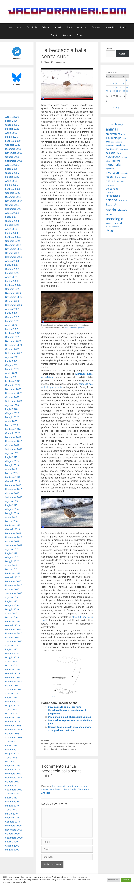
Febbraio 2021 (12, 381)
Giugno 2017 (12, 557)
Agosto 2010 (12, 793)
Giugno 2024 (12, 221)
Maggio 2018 (12, 513)
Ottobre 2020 (12, 397)
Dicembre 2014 (13, 677)
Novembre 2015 (13, 633)
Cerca (109, 48)
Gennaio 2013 (12, 769)
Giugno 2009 (12, 845)
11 (110, 87)
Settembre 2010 (13, 789)
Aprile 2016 (11, 613)
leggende (124, 173)
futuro (108, 161)
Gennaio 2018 (12, 529)
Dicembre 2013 (13, 725)
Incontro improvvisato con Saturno (59, 746)
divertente (63, 743)
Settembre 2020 (14, 401)
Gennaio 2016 (12, 625)
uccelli (88, 743)
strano (122, 210)
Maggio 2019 (12, 465)
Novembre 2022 (13, 297)
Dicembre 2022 (13, 293)
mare (117, 177)
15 (123, 87)
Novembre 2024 (13, 201)
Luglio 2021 (11, 361)
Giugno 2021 (12, 365)
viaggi (110, 230)
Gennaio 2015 (12, 673)
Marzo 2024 (11, 233)
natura (110, 181)
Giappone (81, 27)
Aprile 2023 (11, 277)
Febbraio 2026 (13, 141)
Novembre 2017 (13, 537)
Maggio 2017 (12, 561)
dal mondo (112, 149)
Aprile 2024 (11, 229)
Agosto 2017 (11, 549)
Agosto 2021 (11, 357)
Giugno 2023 (12, 269)
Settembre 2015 (13, 641)
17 (107, 91)
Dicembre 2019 (13, 437)
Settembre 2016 (13, 593)
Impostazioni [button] (113, 880)
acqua (108, 125)
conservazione (116, 142)
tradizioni (109, 223)
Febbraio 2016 (12, 621)
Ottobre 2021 (12, 349)
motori (124, 177)
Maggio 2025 (12, 177)
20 (117, 91)
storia (111, 210)
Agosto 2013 (12, 741)
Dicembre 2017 (13, 533)
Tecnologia (32, 27)
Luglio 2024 (11, 217)
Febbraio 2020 (13, 429)
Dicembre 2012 (13, 773)
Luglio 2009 (11, 841)
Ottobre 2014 (12, 685)
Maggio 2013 (12, 753)
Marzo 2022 (11, 329)
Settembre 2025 (13, 161)
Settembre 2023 (14, 257)
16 (127, 87)
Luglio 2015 (11, 649)
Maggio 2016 (12, 609)
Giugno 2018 (12, 509)
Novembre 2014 (13, 681)
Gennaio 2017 (12, 577)
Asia (108, 138)
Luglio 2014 (11, 697)
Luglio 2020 (11, 409)
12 (114, 87)
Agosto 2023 (12, 261)
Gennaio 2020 (12, 433)
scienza (111, 200)
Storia (69, 27)
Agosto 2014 (12, 693)
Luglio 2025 (11, 169)
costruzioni (110, 146)
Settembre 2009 (14, 837)
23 (127, 91)
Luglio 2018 (11, 505)
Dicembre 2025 (13, 149)
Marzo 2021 (11, 377)
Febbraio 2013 (12, 765)
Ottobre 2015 (12, 637)
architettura (113, 134)
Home (9, 27)
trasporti (118, 223)
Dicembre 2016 (13, 581)
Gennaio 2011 (12, 785)
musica (72, 743)
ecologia (110, 152)
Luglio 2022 (11, 313)
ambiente (117, 124)
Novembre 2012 (13, 777)
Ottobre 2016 (12, 589)
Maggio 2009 (12, 849)
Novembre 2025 (13, 153)
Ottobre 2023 (12, 253)
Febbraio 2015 (12, 669)
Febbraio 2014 (12, 717)
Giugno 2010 (12, 801)
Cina (124, 138)
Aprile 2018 (11, 517)
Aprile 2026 (11, 133)
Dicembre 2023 (13, 245)
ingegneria (113, 164)
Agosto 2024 (12, 213)
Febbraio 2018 (12, 525)
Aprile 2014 (11, 709)
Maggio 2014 (12, 705)
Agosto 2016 (12, 597)
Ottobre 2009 (12, 833)
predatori (110, 192)
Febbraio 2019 (12, 477)
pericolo (110, 185)
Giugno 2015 (12, 653)
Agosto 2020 (12, 405)
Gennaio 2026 (12, 145)
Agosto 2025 (12, 165)
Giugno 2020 (12, 413)
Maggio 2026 (12, 128)
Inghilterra (110, 169)
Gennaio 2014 (12, 721)
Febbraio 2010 (12, 817)
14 (120, 87)
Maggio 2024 (12, 225)
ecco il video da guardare (75, 328)
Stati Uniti (80, 743)
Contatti (54, 35)
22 (124, 91)
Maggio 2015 (12, 657)
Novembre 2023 (13, 249)
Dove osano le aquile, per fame (64, 707)
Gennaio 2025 (12, 193)
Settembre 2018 (13, 497)
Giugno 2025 (12, 173)
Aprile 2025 (11, 181)
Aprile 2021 (11, 373)
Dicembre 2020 (13, 389)
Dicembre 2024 (13, 197)
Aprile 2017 (11, 565)
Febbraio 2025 (13, 189)
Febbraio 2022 (13, 333)
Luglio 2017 (11, 553)
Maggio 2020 (12, 417)
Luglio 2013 (11, 745)
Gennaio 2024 (12, 241)
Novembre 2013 (13, 729)
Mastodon (110, 27)
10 (107, 87)
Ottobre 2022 (12, 301)
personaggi (112, 188)
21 (120, 91)
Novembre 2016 (13, 585)
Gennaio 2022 (12, 337)
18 (110, 91)
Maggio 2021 (12, 369)
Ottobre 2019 (12, 445)
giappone (115, 161)
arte (123, 134)
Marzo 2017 (11, 569)
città (108, 142)
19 (114, 91)
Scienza (45, 27)
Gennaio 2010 (12, 821)
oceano (120, 181)
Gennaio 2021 (12, 385)
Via (53, 697)
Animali (58, 27)
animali (47, 743)
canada (54, 743)
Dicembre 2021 (13, 341)
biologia (116, 138)
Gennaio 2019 (12, 481)
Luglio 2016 (11, 601)
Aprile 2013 (11, 757)
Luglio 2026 (11, 120)
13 (117, 87)
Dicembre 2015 (13, 629)
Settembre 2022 (13, 305)
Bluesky (124, 27)
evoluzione (113, 157)
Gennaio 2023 (12, 289)
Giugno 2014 (12, 701)
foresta (124, 157)
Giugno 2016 (12, 605)
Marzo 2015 (11, 665)
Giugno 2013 (12, 749)
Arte (19, 27)
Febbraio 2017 (12, 573)
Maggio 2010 (12, 805)
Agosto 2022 (12, 309)
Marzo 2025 (11, 185)
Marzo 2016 (11, 617)
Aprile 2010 (11, 809)
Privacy (80, 35)
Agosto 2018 (11, 501)
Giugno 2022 (12, 317)
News (46, 741)
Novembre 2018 (13, 489)
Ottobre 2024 (12, 205)
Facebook (96, 27)
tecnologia (114, 219)
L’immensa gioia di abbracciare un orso (69, 717)
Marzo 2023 (11, 281)
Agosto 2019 (12, 453)
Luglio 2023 (11, 265)
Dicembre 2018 (13, 485)
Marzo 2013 (11, 761)
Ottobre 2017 (12, 541)
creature (120, 145)
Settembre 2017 (13, 545)
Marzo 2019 (11, 473)
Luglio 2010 (11, 797)
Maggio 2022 (12, 321)
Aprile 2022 (11, 325)
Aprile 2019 (11, 469)
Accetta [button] (126, 880)
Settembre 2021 (13, 353)
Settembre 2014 (13, 689)
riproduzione (113, 195)
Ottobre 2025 (12, 157)
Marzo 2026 (11, 137)
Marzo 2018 (11, 521)
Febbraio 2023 (13, 285)
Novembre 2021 (13, 345)
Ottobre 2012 (12, 781)
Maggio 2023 (12, 273)
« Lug (116, 107)
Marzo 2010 (11, 813)
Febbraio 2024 (13, 237)
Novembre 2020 (13, 393)
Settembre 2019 (13, 449)
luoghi (109, 176)
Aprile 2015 (11, 661)
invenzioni (112, 172)
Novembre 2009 (14, 829)
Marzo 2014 (11, 713)
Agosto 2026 (12, 117)
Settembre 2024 (14, 209)
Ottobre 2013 (12, 733)
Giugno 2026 (12, 125)
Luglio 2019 (11, 457)
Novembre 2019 (13, 441)
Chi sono (67, 35)
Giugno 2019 (12, 461)
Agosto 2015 (11, 645)
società (122, 200)
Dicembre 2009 (13, 825)
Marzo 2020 (11, 425)
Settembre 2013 (13, 737)
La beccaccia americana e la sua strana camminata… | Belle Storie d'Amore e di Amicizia (65, 789)
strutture (109, 215)
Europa (119, 153)
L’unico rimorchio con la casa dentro (60, 749)
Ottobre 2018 (12, 493)
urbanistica (115, 227)
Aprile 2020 (11, 421)
